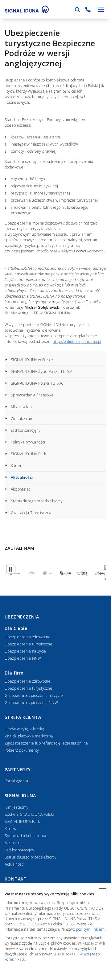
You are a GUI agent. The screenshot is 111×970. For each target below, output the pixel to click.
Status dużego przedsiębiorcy (37, 501)
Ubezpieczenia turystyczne (28, 644)
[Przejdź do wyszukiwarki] (77, 9)
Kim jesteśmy (17, 807)
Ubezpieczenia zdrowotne (28, 637)
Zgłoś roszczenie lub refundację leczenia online (46, 743)
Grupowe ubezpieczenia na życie (34, 695)
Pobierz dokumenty (22, 750)
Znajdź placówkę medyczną (29, 736)
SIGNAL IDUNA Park (28, 454)
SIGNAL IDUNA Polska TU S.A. (37, 383)
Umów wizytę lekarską (24, 729)
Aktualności (22, 477)
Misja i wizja (21, 406)
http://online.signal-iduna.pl (77, 341)
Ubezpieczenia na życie (25, 651)
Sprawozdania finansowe (32, 395)
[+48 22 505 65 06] (87, 9)
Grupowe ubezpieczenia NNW (31, 702)
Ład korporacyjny (25, 430)
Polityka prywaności (28, 442)
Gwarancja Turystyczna (31, 512)
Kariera (17, 465)
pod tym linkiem (90, 929)
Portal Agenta (16, 781)
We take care (22, 418)
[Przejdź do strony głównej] (26, 9)
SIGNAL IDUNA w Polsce (32, 359)
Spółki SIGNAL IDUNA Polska (30, 814)
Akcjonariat (20, 489)
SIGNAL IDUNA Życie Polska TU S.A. (42, 371)
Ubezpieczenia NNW (23, 658)
